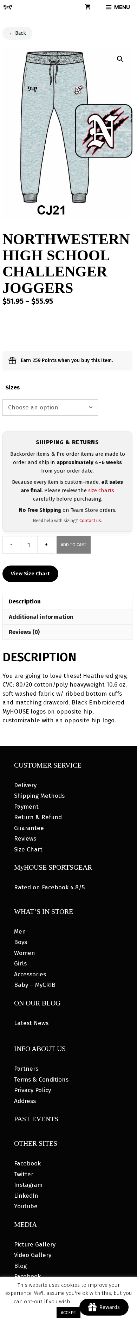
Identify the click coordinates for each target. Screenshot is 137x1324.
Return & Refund (38, 817)
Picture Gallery (35, 1244)
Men (20, 931)
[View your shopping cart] (87, 7)
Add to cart (73, 544)
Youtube (26, 1206)
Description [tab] (25, 601)
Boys (20, 942)
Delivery (25, 785)
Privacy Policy (32, 1090)
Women (24, 953)
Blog (20, 1266)
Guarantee (29, 828)
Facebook (27, 1163)
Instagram (28, 1185)
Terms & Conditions (41, 1079)
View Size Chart (30, 573)
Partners (26, 1068)
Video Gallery (32, 1255)
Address (25, 1101)
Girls (20, 963)
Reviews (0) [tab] (24, 632)
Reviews (25, 838)
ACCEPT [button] (68, 1312)
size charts (101, 490)
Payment (26, 806)
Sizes (12, 387)
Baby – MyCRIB (35, 985)
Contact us (90, 520)
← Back (17, 33)
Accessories (30, 974)
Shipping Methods (39, 796)
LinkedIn (26, 1195)
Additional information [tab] (41, 617)
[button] (120, 59)
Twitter (23, 1174)
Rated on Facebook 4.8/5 (49, 887)
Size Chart (28, 849)
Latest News (31, 1023)
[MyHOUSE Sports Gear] (8, 7)
